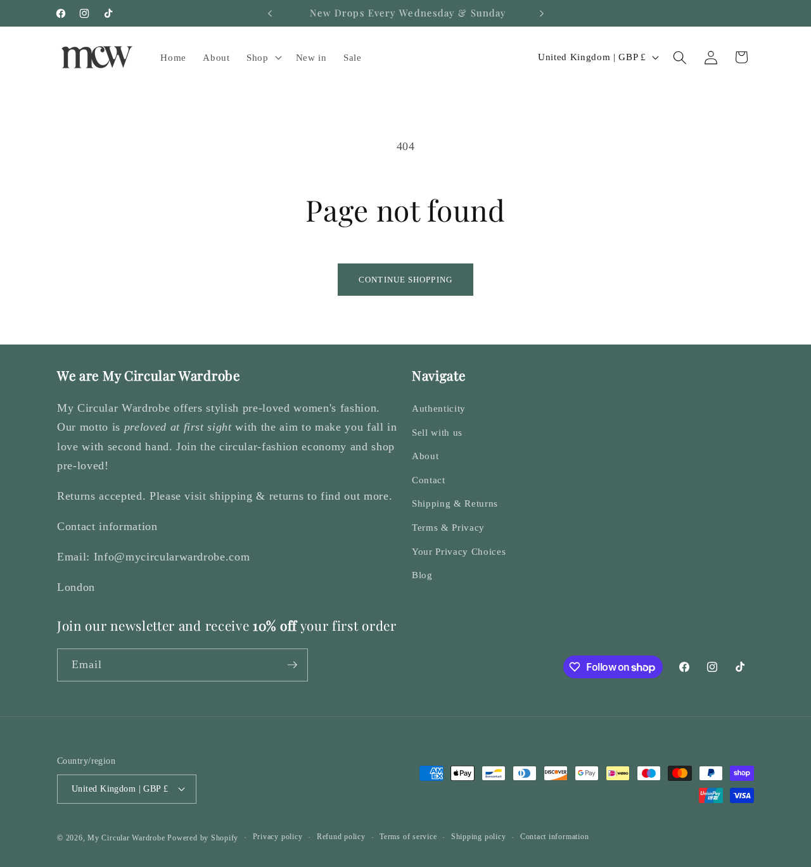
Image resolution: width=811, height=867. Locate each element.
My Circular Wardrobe (126, 837)
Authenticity (439, 408)
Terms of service (408, 836)
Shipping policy (478, 836)
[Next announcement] (542, 13)
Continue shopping (405, 279)
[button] (263, 57)
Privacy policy (278, 836)
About (425, 455)
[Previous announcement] (270, 13)
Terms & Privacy (448, 527)
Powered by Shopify (202, 837)
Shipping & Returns (455, 503)
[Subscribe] (292, 665)
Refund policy (341, 836)
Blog (422, 574)
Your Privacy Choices (459, 551)
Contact (428, 479)
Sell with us (437, 432)
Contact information (554, 836)
